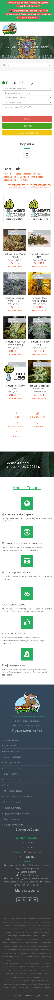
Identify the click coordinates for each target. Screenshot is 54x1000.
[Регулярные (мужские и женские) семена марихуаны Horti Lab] (39, 201)
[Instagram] (35, 899)
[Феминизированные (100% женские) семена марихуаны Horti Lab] (14, 201)
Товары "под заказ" (12, 802)
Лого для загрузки (12, 819)
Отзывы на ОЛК (11, 774)
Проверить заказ (16, 426)
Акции (27, 118)
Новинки (27, 125)
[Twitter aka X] (29, 899)
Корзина (17, 436)
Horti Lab (24, 180)
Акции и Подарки (11, 751)
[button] (27, 154)
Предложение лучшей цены (16, 813)
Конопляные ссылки (13, 790)
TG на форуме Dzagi (12, 779)
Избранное (37, 426)
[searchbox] (27, 65)
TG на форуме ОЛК (12, 768)
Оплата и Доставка (12, 757)
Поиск (17, 417)
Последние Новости (13, 762)
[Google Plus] (24, 899)
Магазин (7, 173)
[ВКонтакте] (18, 899)
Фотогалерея (10, 745)
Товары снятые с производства (18, 796)
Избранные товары (12, 807)
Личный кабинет (37, 417)
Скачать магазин (11, 740)
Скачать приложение (27, 132)
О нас (6, 785)
